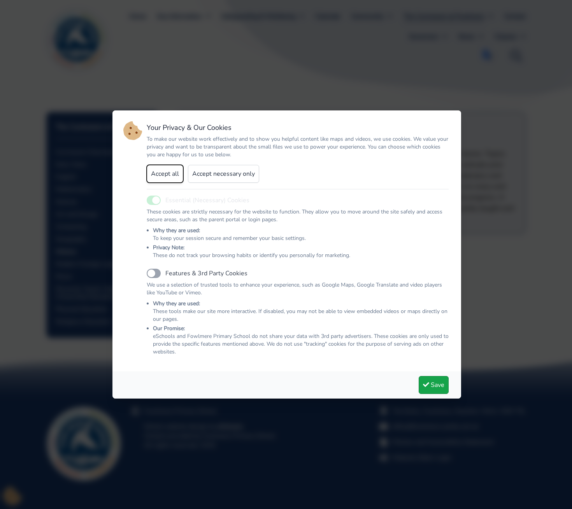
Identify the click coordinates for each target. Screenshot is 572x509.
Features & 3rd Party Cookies (206, 273)
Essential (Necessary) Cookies (207, 200)
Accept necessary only (223, 174)
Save (436, 385)
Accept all (165, 174)
